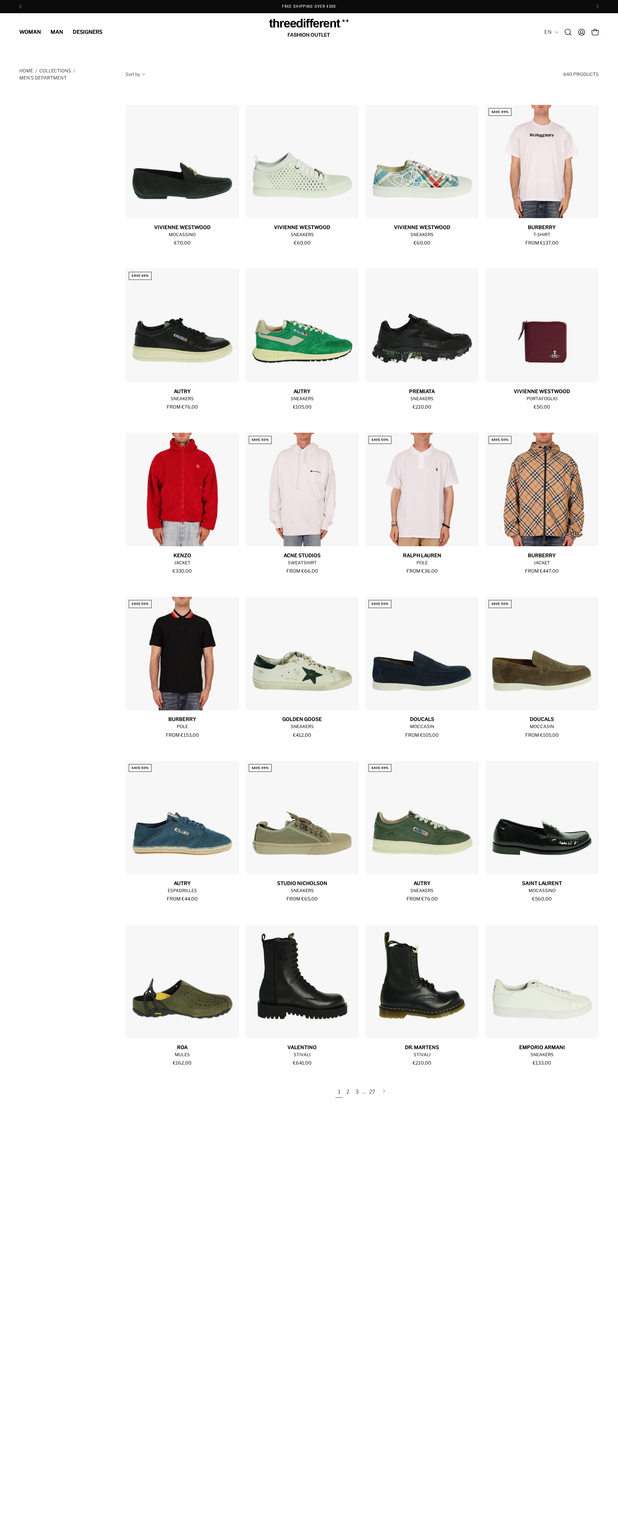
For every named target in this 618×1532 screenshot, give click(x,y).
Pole (422, 562)
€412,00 (302, 735)
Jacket (182, 562)
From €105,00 (422, 735)
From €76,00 (182, 407)
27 (372, 1092)
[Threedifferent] (309, 32)
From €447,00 (542, 571)
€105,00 (302, 407)
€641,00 (302, 1063)
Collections (55, 70)
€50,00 (542, 407)
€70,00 (182, 243)
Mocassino (182, 234)
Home (26, 70)
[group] (309, 6)
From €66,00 (302, 571)
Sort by (133, 74)
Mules (182, 1054)
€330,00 (182, 571)
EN (548, 32)
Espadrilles (182, 890)
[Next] (597, 6)
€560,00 (542, 899)
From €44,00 (182, 899)
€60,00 (302, 243)
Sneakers (302, 234)
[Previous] (20, 6)
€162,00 (182, 1063)
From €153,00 (182, 735)
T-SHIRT (541, 234)
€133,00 (542, 1063)
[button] (568, 32)
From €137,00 (541, 243)
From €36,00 (422, 571)
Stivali (302, 1054)
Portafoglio (542, 398)
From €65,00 (302, 899)
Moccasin (422, 726)
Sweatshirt (302, 562)
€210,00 (422, 407)
